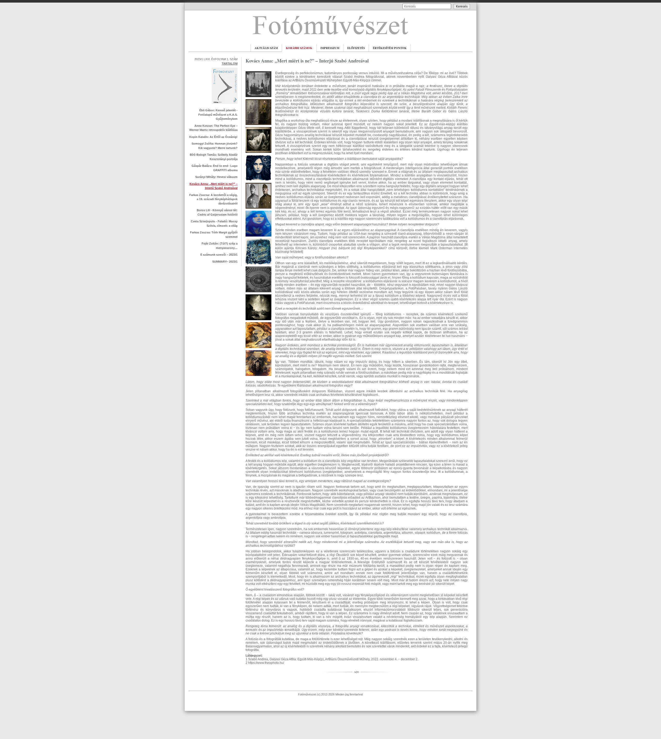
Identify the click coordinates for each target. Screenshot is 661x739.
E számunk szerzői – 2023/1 (219, 254)
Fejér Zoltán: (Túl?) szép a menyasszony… (220, 245)
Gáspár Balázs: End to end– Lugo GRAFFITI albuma (215, 168)
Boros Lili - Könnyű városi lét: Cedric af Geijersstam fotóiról (217, 212)
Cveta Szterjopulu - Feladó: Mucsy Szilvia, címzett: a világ (214, 223)
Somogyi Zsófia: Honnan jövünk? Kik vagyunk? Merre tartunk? (215, 146)
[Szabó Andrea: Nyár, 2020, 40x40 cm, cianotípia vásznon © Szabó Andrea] (258, 264)
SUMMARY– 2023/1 (225, 261)
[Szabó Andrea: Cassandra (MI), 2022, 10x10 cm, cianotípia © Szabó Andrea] (258, 181)
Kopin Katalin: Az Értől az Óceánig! (213, 136)
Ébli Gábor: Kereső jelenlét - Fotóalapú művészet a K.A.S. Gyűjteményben (218, 114)
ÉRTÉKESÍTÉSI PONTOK (390, 48)
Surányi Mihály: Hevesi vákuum (216, 176)
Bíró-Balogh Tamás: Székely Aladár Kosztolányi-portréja (214, 157)
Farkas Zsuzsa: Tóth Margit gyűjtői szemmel (214, 234)
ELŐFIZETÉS (356, 48)
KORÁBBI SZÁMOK (299, 48)
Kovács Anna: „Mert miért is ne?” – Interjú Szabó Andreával (214, 186)
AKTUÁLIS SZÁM (266, 48)
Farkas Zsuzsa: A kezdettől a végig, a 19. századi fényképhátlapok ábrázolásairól (213, 199)
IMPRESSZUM (329, 48)
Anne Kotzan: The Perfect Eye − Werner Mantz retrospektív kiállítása (213, 128)
